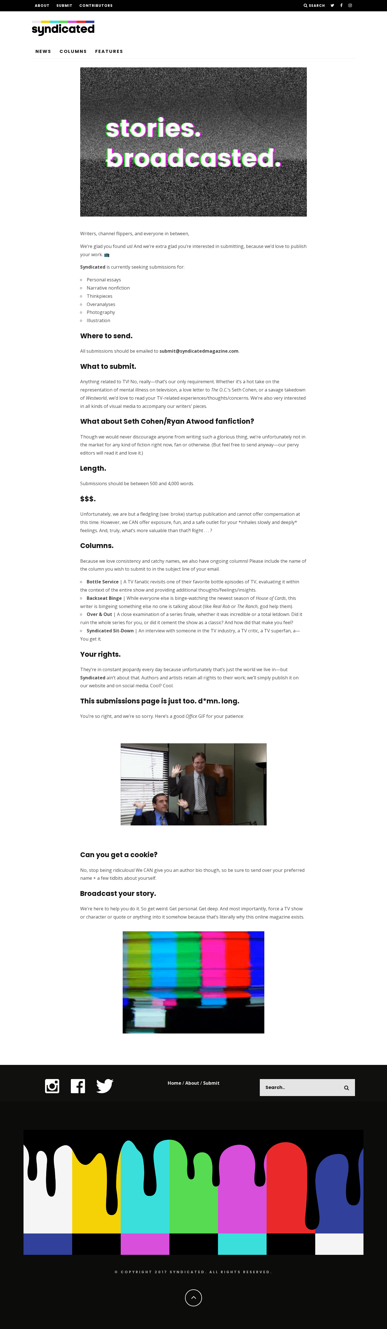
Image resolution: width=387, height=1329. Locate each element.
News (43, 51)
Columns (73, 51)
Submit (64, 5)
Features (109, 51)
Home (174, 1083)
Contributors (96, 5)
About (42, 5)
